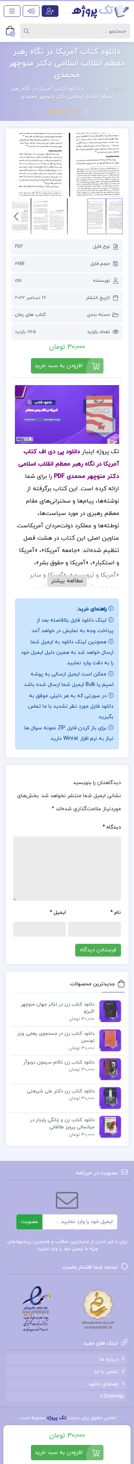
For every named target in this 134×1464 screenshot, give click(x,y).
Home (116, 88)
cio (18, 280)
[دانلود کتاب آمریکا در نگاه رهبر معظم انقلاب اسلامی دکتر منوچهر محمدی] (67, 164)
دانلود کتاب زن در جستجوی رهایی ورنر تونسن (56, 1037)
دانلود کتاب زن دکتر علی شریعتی (61, 1091)
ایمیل (58, 912)
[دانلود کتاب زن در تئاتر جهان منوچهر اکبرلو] (108, 1010)
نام (115, 912)
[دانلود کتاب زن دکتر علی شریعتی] (108, 1097)
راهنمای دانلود (103, 1384)
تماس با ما (106, 1371)
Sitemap (113, 1396)
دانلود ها (94, 88)
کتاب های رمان (30, 314)
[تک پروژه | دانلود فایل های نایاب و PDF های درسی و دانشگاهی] (100, 11)
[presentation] (16, 216)
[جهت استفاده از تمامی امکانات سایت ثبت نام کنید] (50, 11)
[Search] (27, 31)
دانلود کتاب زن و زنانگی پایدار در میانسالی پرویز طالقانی (62, 1124)
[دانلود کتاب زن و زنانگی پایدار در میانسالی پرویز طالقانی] (108, 1126)
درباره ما (109, 1359)
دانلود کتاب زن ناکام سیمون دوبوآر (59, 1062)
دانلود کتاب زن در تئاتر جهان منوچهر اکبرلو (58, 1008)
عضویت (29, 1221)
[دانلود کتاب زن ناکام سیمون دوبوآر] (108, 1068)
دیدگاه (111, 827)
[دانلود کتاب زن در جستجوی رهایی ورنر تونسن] (108, 1040)
